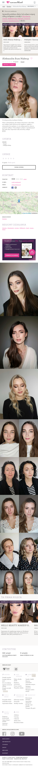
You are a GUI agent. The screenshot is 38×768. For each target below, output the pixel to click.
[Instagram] (16, 188)
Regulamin (6, 738)
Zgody (4, 747)
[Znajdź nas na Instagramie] (12, 733)
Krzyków (9, 6)
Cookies (5, 744)
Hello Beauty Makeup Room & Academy (18, 40)
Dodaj (22, 62)
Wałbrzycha (12, 19)
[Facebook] (13, 188)
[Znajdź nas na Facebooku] (4, 733)
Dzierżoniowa (13, 21)
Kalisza (20, 19)
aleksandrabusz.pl (16, 184)
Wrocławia (26, 16)
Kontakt (5, 753)
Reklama (5, 750)
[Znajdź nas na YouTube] (21, 733)
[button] (34, 2)
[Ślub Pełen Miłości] (5, 669)
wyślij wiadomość (16, 182)
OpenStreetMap (27, 213)
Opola (4, 19)
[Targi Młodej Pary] (16, 669)
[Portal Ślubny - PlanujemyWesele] (14, 2)
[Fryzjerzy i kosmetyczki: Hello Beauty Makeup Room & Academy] (12, 30)
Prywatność (6, 741)
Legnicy (27, 19)
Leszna (5, 21)
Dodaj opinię (19, 167)
